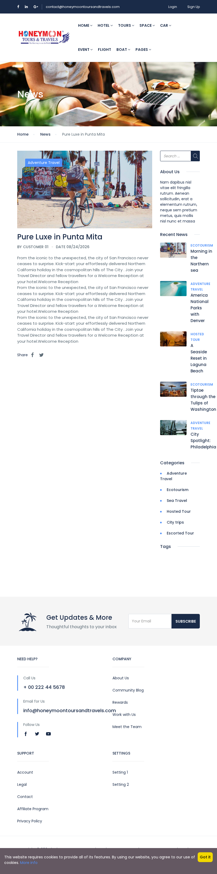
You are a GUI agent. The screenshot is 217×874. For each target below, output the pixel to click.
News (45, 134)
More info (29, 862)
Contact (25, 796)
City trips (175, 522)
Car (164, 25)
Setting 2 (120, 784)
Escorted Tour (180, 533)
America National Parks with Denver (200, 307)
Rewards (120, 702)
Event (84, 49)
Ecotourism (202, 245)
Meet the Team (127, 726)
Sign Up (193, 7)
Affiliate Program (32, 808)
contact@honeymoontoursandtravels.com (83, 6)
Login (172, 7)
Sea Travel (177, 500)
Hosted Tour (179, 511)
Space (145, 25)
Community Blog (128, 690)
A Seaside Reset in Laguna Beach (199, 358)
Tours (125, 25)
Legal (22, 784)
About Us (120, 678)
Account (25, 772)
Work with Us (124, 714)
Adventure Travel (44, 162)
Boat (122, 49)
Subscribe (185, 621)
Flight (104, 49)
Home (84, 25)
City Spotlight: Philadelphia (203, 440)
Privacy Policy (29, 821)
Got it (205, 857)
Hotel (104, 25)
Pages (142, 49)
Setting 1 (120, 772)
